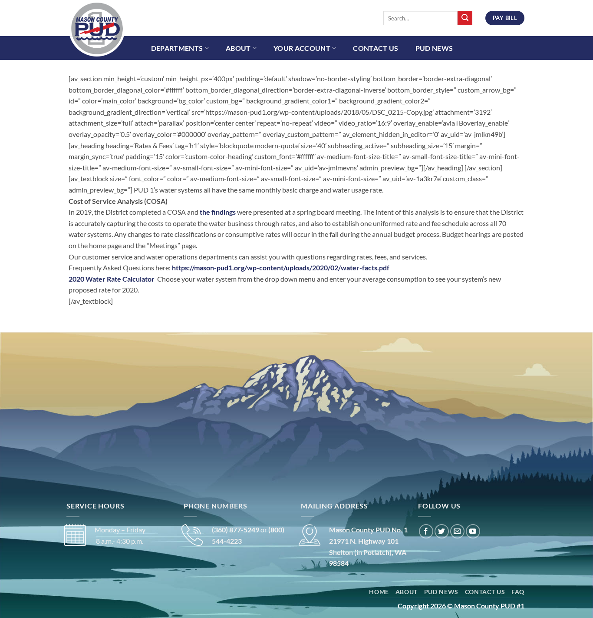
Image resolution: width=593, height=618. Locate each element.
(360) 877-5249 (235, 529)
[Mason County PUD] (112, 28)
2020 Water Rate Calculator (113, 279)
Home (379, 591)
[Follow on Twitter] (442, 531)
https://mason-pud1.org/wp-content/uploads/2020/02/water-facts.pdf (280, 267)
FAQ (517, 591)
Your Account (301, 48)
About (238, 48)
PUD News (434, 48)
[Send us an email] (457, 531)
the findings (218, 212)
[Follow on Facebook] (426, 531)
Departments (177, 48)
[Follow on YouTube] (473, 531)
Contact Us (375, 48)
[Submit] (465, 18)
